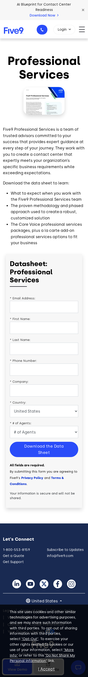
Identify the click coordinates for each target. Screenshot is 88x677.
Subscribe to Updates (65, 550)
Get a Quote (13, 556)
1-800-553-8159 (42, 30)
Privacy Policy (32, 478)
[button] (83, 10)
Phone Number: (23, 361)
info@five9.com (60, 556)
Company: (19, 381)
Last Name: (20, 340)
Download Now (43, 15)
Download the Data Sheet (44, 449)
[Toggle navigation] (83, 29)
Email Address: (22, 298)
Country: (18, 402)
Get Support (13, 562)
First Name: (20, 319)
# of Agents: (21, 423)
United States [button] (45, 601)
